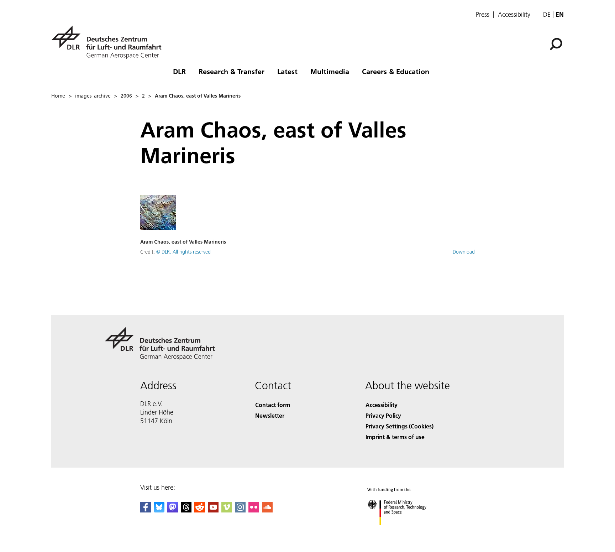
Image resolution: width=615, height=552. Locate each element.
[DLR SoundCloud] (267, 510)
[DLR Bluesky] (159, 510)
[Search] (557, 43)
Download (464, 252)
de (547, 14)
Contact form (272, 404)
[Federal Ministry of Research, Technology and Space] (406, 532)
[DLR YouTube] (213, 510)
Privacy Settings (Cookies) (399, 426)
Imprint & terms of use (395, 437)
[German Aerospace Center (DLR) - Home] (109, 42)
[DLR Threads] (186, 510)
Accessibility (514, 15)
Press (482, 15)
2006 (126, 95)
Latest (287, 71)
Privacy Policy (383, 415)
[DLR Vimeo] (226, 510)
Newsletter (269, 415)
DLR (179, 71)
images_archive (93, 95)
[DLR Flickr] (253, 510)
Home (58, 95)
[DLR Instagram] (240, 510)
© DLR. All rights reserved (183, 252)
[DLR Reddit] (199, 510)
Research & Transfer (231, 71)
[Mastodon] (172, 510)
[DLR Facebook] (145, 510)
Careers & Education (395, 71)
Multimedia (329, 71)
